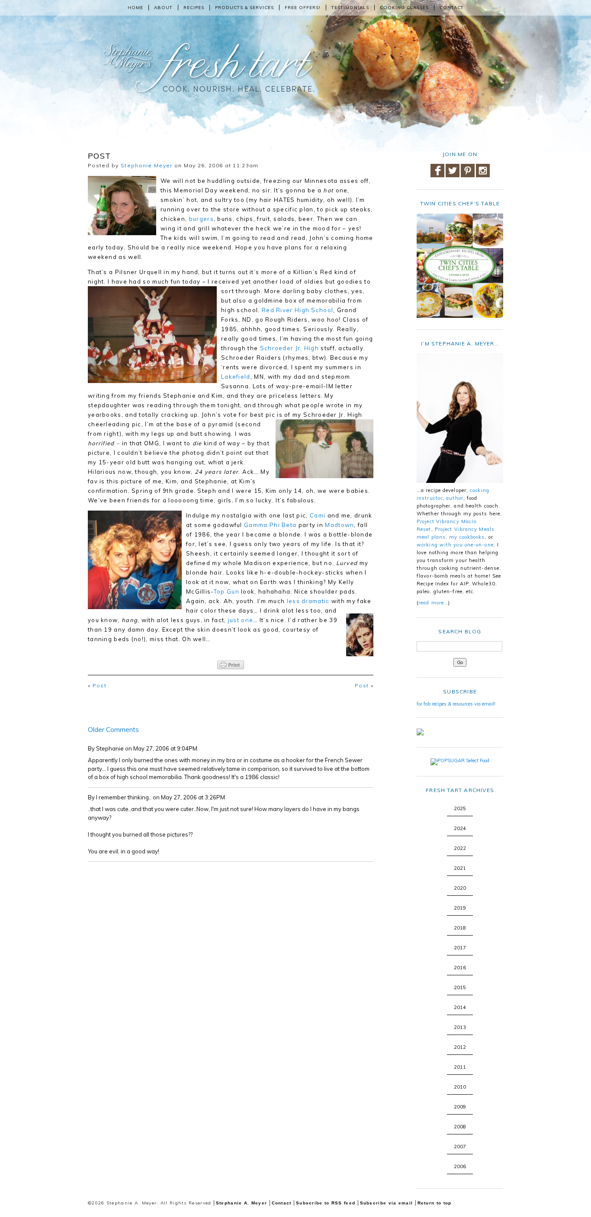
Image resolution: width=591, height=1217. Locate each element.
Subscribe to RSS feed (325, 1203)
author (454, 498)
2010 (460, 1087)
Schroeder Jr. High (290, 348)
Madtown (339, 524)
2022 (460, 848)
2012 (460, 1047)
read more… (433, 603)
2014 (460, 1007)
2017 (460, 948)
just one (240, 619)
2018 (460, 928)
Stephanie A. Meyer (241, 1203)
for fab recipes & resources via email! (456, 704)
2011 (460, 1067)
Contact (452, 7)
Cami (317, 515)
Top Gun (227, 591)
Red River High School (297, 310)
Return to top (435, 1203)
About (163, 7)
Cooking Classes (404, 7)
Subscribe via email (386, 1203)
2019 (460, 908)
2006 (460, 1166)
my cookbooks (467, 537)
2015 (460, 987)
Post (99, 685)
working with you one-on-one (455, 545)
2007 (460, 1147)
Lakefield (236, 376)
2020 (460, 888)
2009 (460, 1107)
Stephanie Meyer (147, 165)
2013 (460, 1027)
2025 (460, 808)
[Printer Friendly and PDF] (230, 659)
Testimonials (350, 7)
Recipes (193, 7)
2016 (460, 968)
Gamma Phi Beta (271, 524)
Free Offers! (303, 7)
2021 (460, 868)
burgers (201, 218)
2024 (460, 828)
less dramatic (309, 600)
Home (135, 7)
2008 (460, 1127)
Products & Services (244, 7)
